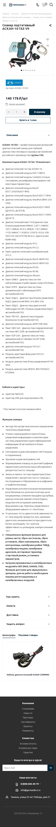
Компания (28, 703)
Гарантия (28, 752)
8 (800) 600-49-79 (30, 784)
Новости (28, 713)
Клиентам (28, 738)
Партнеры (28, 717)
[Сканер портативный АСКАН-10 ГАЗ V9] (28, 53)
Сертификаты (28, 722)
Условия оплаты (28, 743)
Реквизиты (28, 730)
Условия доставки (28, 748)
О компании (28, 709)
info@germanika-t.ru (30, 790)
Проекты (28, 726)
